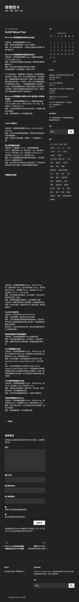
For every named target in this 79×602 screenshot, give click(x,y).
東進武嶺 (64, 177)
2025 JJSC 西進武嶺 (55, 83)
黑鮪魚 (52, 199)
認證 (58, 188)
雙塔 (62, 192)
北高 (68, 159)
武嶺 (51, 181)
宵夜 (57, 166)
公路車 (59, 155)
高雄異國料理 (67, 196)
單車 (51, 163)
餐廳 (68, 192)
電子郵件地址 (10, 486)
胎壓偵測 (59, 185)
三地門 (52, 152)
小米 (51, 174)
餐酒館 (52, 196)
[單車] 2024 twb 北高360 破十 (58, 97)
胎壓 (51, 185)
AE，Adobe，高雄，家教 (58, 144)
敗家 (62, 174)
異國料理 (59, 181)
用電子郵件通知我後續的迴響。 (16, 509)
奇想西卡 (12, 7)
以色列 (65, 152)
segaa (16, 29)
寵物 (62, 166)
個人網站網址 (10, 496)
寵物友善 (53, 170)
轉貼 (51, 192)
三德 (58, 152)
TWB (68, 148)
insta (58, 148)
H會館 (52, 148)
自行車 (52, 188)
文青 (68, 174)
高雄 (58, 196)
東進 (57, 177)
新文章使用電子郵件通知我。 (15, 517)
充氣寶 (52, 155)
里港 (57, 192)
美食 (65, 181)
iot (63, 148)
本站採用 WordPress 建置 (17, 597)
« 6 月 (54, 61)
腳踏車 (66, 185)
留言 (7, 447)
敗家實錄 (10, 421)
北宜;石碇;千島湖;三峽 (57, 159)
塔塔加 (58, 163)
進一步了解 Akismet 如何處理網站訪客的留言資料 (25, 529)
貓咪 (68, 188)
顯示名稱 (9, 475)
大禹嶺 (65, 163)
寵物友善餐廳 (63, 170)
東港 (51, 177)
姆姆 (51, 166)
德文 (57, 174)
